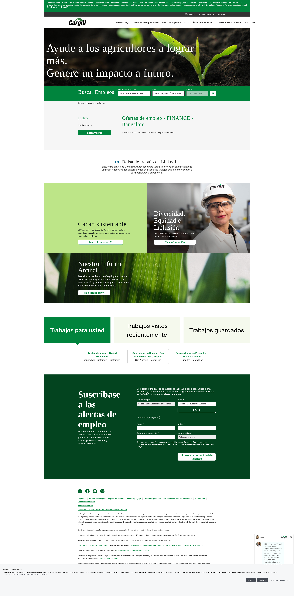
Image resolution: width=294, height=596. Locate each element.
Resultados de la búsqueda (95, 103)
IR (213, 93)
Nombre (140, 424)
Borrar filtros (94, 132)
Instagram (102, 491)
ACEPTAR (251, 580)
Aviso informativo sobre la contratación (177, 498)
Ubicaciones (250, 22)
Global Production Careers (230, 22)
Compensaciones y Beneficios (146, 22)
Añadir (196, 410)
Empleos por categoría (97, 498)
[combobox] (168, 93)
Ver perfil (221, 14)
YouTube (95, 491)
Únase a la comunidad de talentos (197, 457)
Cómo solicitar (83, 545)
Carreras (81, 103)
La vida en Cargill (122, 22)
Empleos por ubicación (116, 498)
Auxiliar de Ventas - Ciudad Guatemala (102, 354)
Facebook (87, 491)
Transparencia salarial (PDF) (194, 545)
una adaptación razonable (98, 545)
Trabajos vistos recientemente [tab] (147, 330)
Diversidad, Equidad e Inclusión (175, 22)
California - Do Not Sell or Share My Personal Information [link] (102, 509)
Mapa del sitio (200, 498)
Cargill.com (82, 498)
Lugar (154, 89)
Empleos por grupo (134, 498)
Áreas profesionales (202, 22)
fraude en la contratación (58, 7)
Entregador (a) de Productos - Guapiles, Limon (192, 354)
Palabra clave (84, 125)
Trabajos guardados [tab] (216, 330)
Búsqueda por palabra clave (127, 89)
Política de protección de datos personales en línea (26, 575)
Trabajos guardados (206, 14)
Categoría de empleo (143, 400)
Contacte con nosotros (86, 501)
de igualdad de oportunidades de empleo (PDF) (148, 545)
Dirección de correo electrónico (148, 433)
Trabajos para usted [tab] (77, 330)
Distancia (189, 89)
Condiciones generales (152, 498)
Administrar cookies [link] (85, 505)
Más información (99, 242)
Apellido (181, 424)
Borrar (138, 417)
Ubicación (181, 400)
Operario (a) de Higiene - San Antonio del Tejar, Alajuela (148, 354)
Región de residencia (185, 433)
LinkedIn (80, 491)
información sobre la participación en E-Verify (132, 550)
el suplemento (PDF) (174, 545)
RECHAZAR (262, 580)
